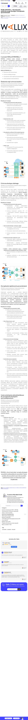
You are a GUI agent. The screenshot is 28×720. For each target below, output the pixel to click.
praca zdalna (15, 17)
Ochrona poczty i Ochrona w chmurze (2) (10, 511)
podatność (11, 17)
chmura (4, 17)
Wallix (2, 18)
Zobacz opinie (14, 546)
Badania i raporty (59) (6, 521)
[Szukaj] (9, 6)
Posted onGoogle (25, 557)
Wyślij (19, 589)
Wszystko (13, 529)
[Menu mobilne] (25, 3)
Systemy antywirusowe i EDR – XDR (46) (10, 509)
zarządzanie (6, 18)
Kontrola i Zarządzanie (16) (8, 514)
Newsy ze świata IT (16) (6, 524)
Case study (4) (5, 520)
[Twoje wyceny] (18, 2)
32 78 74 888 (17, 718)
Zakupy (22, 3)
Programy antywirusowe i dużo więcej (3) (10, 523)
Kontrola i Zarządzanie (19, 15)
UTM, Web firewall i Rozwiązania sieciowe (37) (11, 518)
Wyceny (18, 3)
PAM (7, 17)
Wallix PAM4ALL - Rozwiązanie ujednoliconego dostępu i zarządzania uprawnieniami (12, 11)
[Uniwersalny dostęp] (16, 2)
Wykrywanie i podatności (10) (8, 515)
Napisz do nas (8, 718)
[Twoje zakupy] (22, 2)
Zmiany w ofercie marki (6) (7, 512)
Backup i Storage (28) (6, 517)
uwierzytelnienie (22, 17)
